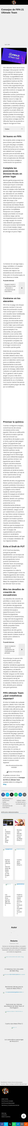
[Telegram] (20, 794)
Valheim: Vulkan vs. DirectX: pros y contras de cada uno (21, 803)
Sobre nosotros (6, 1116)
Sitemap (4, 1113)
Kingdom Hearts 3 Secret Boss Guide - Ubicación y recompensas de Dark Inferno (7, 803)
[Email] (24, 794)
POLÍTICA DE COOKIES (7, 1101)
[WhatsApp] (16, 794)
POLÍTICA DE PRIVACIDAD (8, 1103)
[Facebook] (3, 794)
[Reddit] (26, 1124)
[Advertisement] (14, 29)
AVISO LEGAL (5, 1099)
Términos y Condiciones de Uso (10, 1105)
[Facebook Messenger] (7, 794)
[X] (12, 794)
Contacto (4, 1115)
